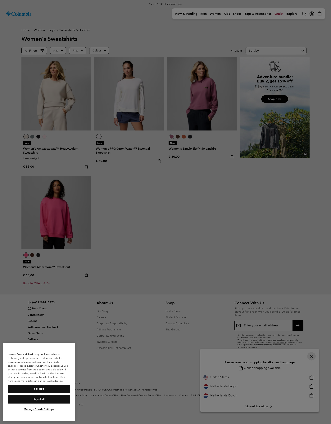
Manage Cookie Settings (39, 409)
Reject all (39, 399)
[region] (39, 382)
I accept (39, 388)
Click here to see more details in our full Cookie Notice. (36, 378)
